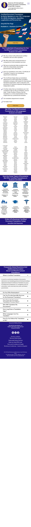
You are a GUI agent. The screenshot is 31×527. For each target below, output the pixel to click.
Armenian (5, 124)
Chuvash (15, 116)
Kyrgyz (25, 138)
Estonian (15, 124)
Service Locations (15, 336)
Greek (15, 136)
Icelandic (26, 119)
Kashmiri (26, 129)
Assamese (5, 125)
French (15, 130)
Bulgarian (5, 136)
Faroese (15, 126)
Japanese (26, 125)
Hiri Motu (26, 116)
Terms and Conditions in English (15, 344)
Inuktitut (26, 123)
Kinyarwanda (26, 132)
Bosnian (5, 135)
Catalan (5, 140)
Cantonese (5, 138)
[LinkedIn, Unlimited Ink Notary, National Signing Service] (13, 333)
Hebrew (15, 141)
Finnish (15, 129)
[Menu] (28, 3)
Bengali (5, 132)
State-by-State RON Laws (15, 342)
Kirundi (25, 134)
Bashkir (5, 130)
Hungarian (26, 118)
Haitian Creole (15, 138)
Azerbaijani (5, 127)
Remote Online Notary (15, 338)
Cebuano (5, 141)
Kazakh (25, 130)
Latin (26, 141)
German (15, 135)
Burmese (5, 137)
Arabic (5, 121)
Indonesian (26, 121)
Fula (15, 131)
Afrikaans (5, 116)
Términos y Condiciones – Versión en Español (15, 346)
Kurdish (25, 137)
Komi (26, 135)
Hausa (15, 140)
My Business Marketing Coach (16, 352)
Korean (25, 136)
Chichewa (5, 142)
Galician (15, 132)
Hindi (15, 142)
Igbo (26, 120)
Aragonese (5, 123)
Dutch (15, 120)
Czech (15, 118)
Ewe (15, 125)
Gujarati (15, 137)
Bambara (5, 129)
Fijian (15, 127)
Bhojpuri (5, 134)
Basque (5, 131)
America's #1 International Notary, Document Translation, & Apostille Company (17, 4)
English (15, 121)
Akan (5, 118)
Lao (26, 140)
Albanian (5, 119)
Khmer (25, 131)
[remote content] (16, 244)
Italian (26, 124)
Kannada (26, 127)
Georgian (15, 134)
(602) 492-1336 (12, 9)
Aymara (5, 126)
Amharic (5, 120)
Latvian (25, 142)
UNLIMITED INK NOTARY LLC (15, 325)
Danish (15, 119)
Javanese (26, 126)
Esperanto (15, 123)
